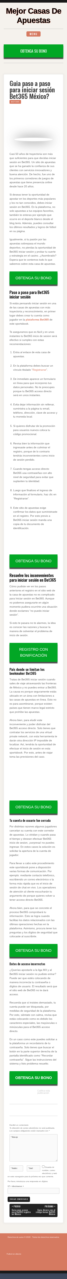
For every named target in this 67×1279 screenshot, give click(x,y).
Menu (33, 34)
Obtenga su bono (33, 51)
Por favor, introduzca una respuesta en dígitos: (28, 1181)
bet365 (15, 102)
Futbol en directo (14, 1254)
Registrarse (39, 369)
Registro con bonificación (33, 652)
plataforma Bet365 (37, 319)
